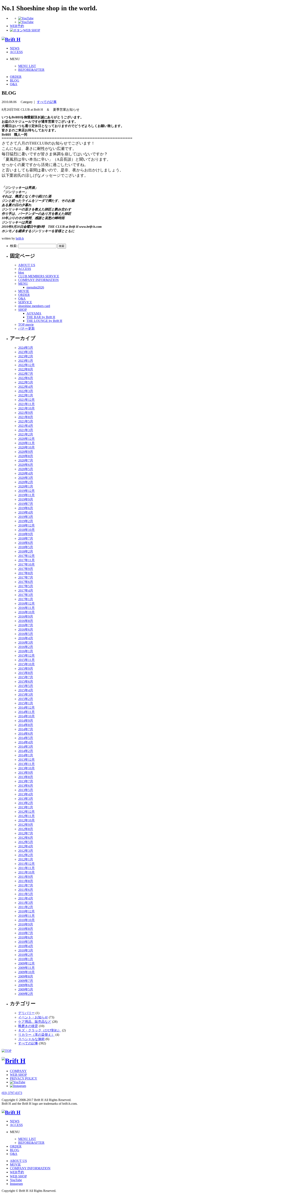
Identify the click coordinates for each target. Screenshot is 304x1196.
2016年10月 (26, 612)
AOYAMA (33, 313)
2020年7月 (25, 460)
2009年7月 (25, 980)
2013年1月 (25, 807)
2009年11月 (26, 967)
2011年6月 (25, 889)
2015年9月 (25, 668)
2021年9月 (25, 412)
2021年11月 (26, 404)
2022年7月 (25, 373)
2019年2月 (25, 521)
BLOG (14, 80)
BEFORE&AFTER (31, 69)
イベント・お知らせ (33, 1017)
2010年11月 (26, 915)
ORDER (16, 76)
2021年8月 (25, 417)
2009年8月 (25, 976)
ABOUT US (26, 265)
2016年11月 (26, 608)
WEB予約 (17, 1172)
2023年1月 (25, 360)
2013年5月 (25, 790)
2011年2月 (25, 907)
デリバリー (26, 1013)
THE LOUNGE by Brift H (44, 321)
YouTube (16, 1180)
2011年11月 (26, 868)
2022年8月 (25, 369)
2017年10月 (26, 564)
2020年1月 (25, 486)
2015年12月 (26, 655)
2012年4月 (25, 846)
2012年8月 (25, 829)
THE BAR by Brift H (40, 317)
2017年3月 (25, 595)
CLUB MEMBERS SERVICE (38, 276)
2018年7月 (25, 538)
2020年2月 (25, 482)
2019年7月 (25, 503)
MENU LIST (27, 66)
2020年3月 (25, 477)
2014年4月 (25, 742)
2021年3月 (25, 430)
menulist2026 (35, 287)
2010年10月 (26, 920)
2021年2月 (25, 434)
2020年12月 (26, 438)
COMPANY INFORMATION (38, 280)
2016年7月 (25, 625)
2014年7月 (25, 729)
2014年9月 (25, 720)
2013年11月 (26, 764)
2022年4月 (25, 386)
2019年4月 (25, 512)
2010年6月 (25, 937)
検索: (13, 246)
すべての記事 (47, 102)
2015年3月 (25, 694)
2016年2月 (25, 647)
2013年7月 (25, 781)
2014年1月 (25, 755)
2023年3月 (25, 352)
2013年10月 (26, 768)
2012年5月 (25, 842)
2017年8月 (25, 573)
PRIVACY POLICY (23, 1078)
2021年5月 (25, 421)
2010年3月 (25, 950)
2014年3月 (25, 746)
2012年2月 (25, 855)
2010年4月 (25, 946)
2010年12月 (26, 911)
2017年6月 (25, 582)
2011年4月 (25, 898)
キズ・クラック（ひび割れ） (39, 1030)
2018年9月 (25, 534)
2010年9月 (25, 924)
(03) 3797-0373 (12, 1093)
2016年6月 (25, 629)
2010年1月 (25, 959)
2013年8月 (25, 777)
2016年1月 (25, 651)
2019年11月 (26, 495)
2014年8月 (25, 725)
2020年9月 (25, 451)
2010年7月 (25, 933)
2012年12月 (26, 811)
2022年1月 (25, 395)
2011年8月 (25, 881)
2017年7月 (25, 577)
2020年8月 (25, 456)
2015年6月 (25, 681)
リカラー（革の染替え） (36, 1034)
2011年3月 (25, 902)
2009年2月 (25, 993)
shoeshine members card (34, 306)
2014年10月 (26, 716)
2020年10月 (26, 447)
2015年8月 (25, 673)
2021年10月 (26, 408)
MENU (23, 283)
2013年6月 (25, 785)
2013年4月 (25, 794)
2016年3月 (25, 642)
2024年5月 (25, 347)
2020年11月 (26, 443)
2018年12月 (26, 525)
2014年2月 (25, 751)
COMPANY (18, 1071)
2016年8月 (25, 621)
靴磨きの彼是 (28, 1026)
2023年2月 (25, 356)
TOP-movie (26, 324)
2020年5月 (25, 469)
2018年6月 (25, 543)
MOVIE (23, 291)
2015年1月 (25, 703)
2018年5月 (25, 547)
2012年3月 (25, 850)
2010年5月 (25, 941)
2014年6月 (25, 733)
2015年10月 (26, 664)
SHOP (22, 309)
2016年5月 (25, 634)
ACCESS (16, 52)
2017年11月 (26, 560)
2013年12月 (26, 759)
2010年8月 (25, 928)
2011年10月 (26, 872)
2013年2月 (25, 803)
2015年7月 (25, 677)
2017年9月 (25, 569)
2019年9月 (25, 499)
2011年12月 (26, 863)
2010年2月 (25, 954)
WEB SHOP (18, 1074)
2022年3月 (25, 391)
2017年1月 (25, 599)
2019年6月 (25, 508)
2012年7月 (25, 833)
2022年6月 (25, 378)
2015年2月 (25, 699)
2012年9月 (25, 824)
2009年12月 (26, 963)
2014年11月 (26, 712)
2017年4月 (25, 590)
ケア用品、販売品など (34, 1021)
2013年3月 (25, 798)
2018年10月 (26, 530)
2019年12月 (26, 490)
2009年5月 (25, 989)
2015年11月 (26, 660)
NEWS (14, 48)
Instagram (16, 1183)
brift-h (20, 238)
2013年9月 (25, 772)
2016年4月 (25, 638)
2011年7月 (25, 885)
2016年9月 (25, 616)
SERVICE (25, 302)
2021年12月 (26, 399)
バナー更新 (26, 328)
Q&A (13, 84)
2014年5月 (25, 738)
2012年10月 (26, 820)
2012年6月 (25, 837)
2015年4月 (25, 690)
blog (21, 272)
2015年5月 (25, 686)
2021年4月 (25, 425)
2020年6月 (25, 464)
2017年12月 (26, 556)
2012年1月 (25, 859)
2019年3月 (25, 517)
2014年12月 (26, 707)
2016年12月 (26, 603)
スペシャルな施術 (31, 1039)
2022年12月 (26, 365)
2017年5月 (25, 586)
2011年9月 (25, 876)
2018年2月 (25, 551)
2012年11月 (26, 816)
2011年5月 (25, 894)
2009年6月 (25, 985)
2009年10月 (26, 972)
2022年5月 (25, 382)
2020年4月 (25, 473)
